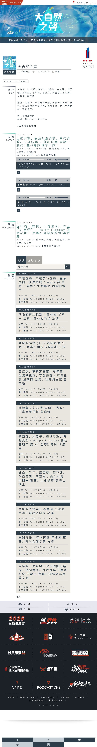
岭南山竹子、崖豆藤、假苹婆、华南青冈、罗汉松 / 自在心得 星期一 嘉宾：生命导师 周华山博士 (43, 478)
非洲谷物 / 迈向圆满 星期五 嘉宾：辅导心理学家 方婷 (42, 539)
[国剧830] (48, 637)
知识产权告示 (48, 698)
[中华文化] (80, 653)
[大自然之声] (18, 172)
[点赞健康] (80, 621)
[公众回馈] (66, 610)
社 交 (74, 604)
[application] (42, 159)
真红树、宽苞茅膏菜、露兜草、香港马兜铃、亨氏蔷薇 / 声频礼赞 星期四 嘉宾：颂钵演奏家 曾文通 (43, 377)
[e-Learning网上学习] (80, 637)
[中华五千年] (80, 685)
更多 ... (19, 597)
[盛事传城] (80, 669)
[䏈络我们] (20, 609)
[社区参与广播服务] (48, 653)
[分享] (68, 604)
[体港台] (48, 621)
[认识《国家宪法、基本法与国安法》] (16, 669)
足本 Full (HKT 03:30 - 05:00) (38, 296)
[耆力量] (48, 669)
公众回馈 (74, 609)
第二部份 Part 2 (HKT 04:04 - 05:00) (42, 302)
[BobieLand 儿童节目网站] (16, 637)
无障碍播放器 (37, 701)
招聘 (23, 698)
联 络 (27, 609)
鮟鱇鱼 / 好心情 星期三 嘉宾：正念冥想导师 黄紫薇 (42, 410)
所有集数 (9, 72)
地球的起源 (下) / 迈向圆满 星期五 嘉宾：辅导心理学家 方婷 (42, 345)
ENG (78, 3)
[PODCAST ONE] (48, 685)
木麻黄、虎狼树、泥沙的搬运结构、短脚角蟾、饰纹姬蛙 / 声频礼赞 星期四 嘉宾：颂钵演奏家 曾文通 (43, 572)
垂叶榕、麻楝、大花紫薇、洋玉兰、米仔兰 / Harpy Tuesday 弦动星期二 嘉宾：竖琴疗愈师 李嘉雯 (43, 231)
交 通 (27, 604)
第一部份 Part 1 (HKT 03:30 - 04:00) (42, 299)
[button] (19, 160)
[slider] (62, 159)
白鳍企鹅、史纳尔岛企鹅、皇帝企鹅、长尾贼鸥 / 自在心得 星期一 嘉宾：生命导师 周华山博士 (43, 142)
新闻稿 (12, 698)
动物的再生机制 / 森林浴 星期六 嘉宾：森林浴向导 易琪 (42, 316)
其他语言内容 (56, 701)
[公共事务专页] (16, 653)
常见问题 (65, 698)
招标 (33, 698)
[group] (55, 160)
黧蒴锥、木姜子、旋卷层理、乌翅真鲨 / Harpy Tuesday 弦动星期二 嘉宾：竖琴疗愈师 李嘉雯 (43, 442)
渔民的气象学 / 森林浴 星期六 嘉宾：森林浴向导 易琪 (42, 511)
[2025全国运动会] (16, 621)
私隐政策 (80, 698)
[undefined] (73, 2)
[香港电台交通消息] (20, 604)
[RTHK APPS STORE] (16, 685)
